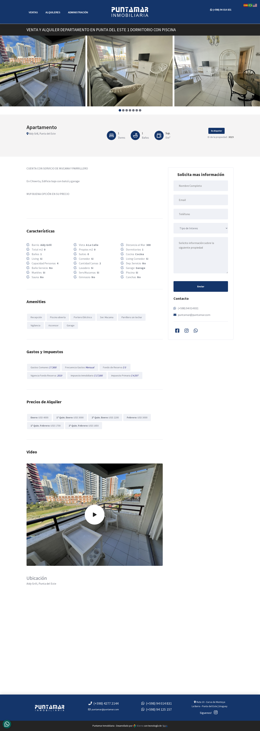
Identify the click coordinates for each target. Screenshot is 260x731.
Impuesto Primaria (125, 375)
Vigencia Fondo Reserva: (47, 375)
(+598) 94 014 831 (221, 9)
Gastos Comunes (44, 367)
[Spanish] (246, 5)
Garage (70, 325)
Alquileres (52, 12)
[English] (255, 5)
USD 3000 (69, 417)
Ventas (33, 12)
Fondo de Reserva (115, 367)
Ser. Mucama (106, 317)
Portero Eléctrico (83, 317)
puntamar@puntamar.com (194, 315)
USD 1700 (45, 425)
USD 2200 (105, 417)
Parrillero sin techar (132, 317)
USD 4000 (39, 417)
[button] (120, 110)
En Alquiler (216, 130)
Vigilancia (35, 325)
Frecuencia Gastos (80, 367)
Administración (78, 12)
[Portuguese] (250, 5)
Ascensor (53, 325)
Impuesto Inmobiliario (87, 375)
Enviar (200, 286)
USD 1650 (84, 425)
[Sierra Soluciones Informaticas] (165, 725)
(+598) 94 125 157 (158, 709)
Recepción (36, 317)
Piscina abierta (58, 317)
